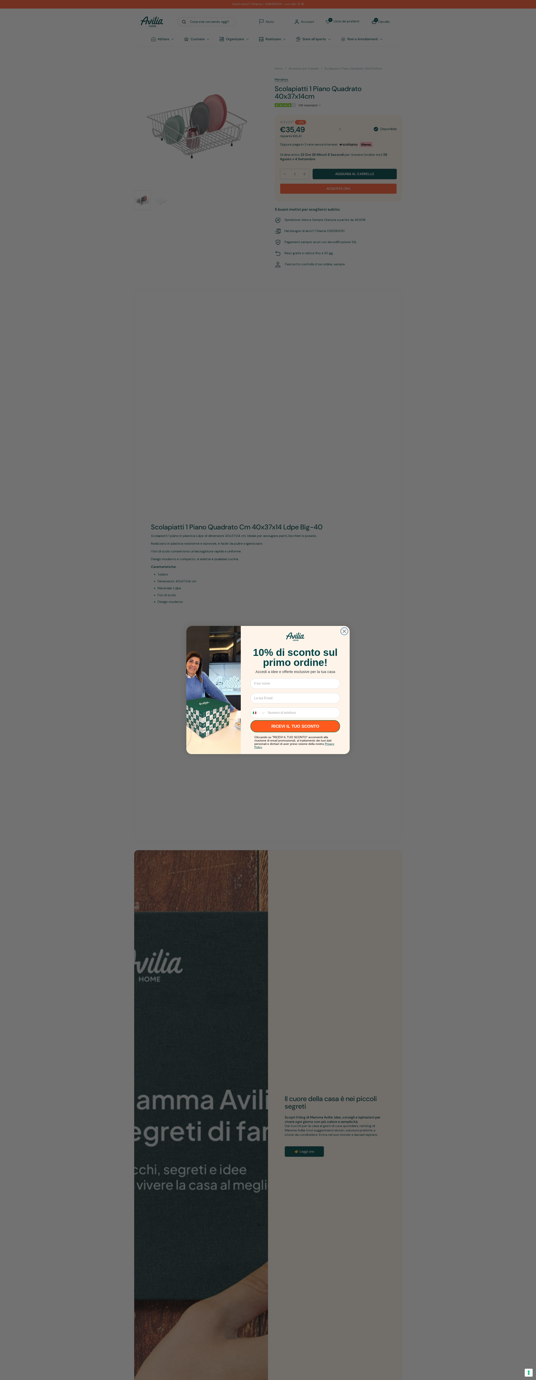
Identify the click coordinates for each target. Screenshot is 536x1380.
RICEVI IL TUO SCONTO (295, 726)
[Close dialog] (344, 631)
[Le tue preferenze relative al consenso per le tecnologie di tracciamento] (529, 1373)
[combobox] (258, 713)
